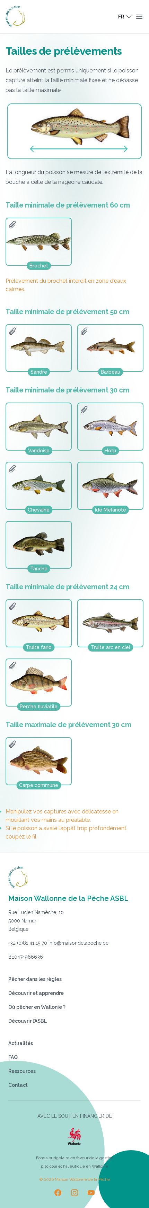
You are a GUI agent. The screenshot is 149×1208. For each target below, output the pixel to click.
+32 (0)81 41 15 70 (27, 943)
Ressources (22, 1071)
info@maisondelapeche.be (78, 943)
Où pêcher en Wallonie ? (36, 1007)
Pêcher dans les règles (35, 979)
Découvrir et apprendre (36, 993)
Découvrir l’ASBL (27, 1021)
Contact (18, 1085)
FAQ (13, 1057)
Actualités (20, 1043)
